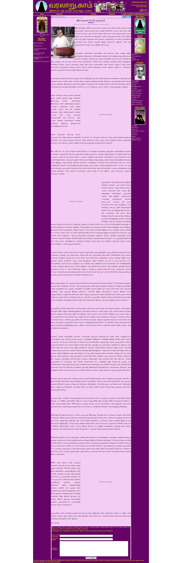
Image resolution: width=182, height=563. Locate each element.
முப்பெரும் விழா (135, 59)
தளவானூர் (134, 125)
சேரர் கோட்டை (135, 54)
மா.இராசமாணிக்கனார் (137, 100)
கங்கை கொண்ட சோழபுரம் (138, 131)
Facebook (111, 14)
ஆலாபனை (62, 16)
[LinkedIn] (130, 17)
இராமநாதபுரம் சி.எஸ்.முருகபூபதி (41, 61)
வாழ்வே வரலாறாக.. (136, 138)
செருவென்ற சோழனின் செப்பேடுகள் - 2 (39, 53)
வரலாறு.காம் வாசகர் (137, 93)
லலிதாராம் (91, 22)
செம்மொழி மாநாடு (136, 56)
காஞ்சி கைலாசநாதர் (137, 102)
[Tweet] (128, 17)
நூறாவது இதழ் (135, 81)
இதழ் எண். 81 (54, 16)
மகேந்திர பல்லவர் (136, 97)
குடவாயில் (134, 98)
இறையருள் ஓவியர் (136, 95)
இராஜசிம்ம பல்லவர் (136, 139)
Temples (93, 14)
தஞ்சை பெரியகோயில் (137, 104)
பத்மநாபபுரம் (135, 129)
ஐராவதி (134, 57)
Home (42, 14)
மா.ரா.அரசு (134, 88)
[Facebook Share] (125, 17)
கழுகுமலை (134, 132)
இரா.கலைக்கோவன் (136, 91)
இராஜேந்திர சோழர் (136, 86)
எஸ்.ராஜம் (134, 84)
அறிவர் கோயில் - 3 (38, 45)
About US (59, 14)
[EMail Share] (123, 17)
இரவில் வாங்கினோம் (38, 43)
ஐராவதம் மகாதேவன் (137, 90)
